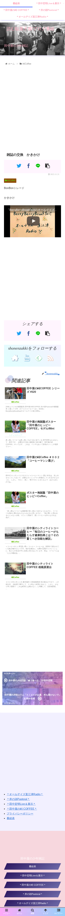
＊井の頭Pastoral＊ (18, 799)
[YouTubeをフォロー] (26, 357)
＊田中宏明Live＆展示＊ (21, 804)
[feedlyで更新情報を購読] (38, 357)
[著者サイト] (14, 357)
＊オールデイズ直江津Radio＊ (25, 794)
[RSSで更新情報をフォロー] (50, 357)
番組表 (11, 818)
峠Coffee (11, 180)
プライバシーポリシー (20, 813)
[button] (58, 522)
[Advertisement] (32, 108)
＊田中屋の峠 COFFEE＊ (22, 808)
